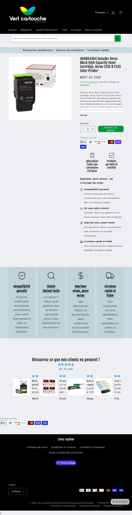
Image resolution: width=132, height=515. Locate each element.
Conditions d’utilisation (89, 506)
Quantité (84, 123)
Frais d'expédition (89, 82)
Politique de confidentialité (63, 506)
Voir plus (83, 115)
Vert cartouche (44, 503)
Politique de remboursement (110, 503)
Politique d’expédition (114, 506)
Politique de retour (37, 447)
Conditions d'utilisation (92, 447)
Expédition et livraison (63, 447)
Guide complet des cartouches (66, 452)
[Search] (118, 38)
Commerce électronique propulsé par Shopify (73, 503)
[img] (66, 364)
